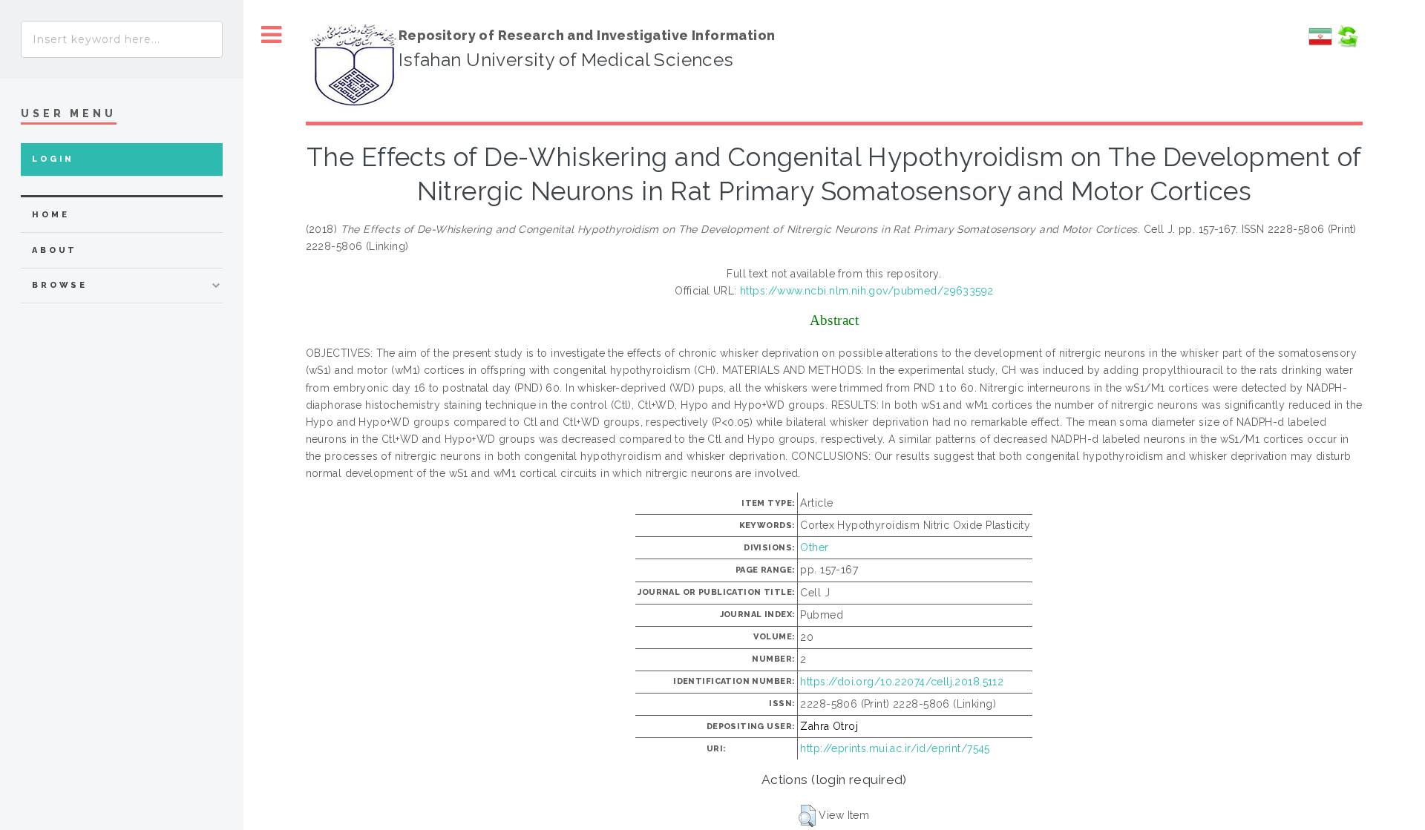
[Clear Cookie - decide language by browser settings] (1347, 44)
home (50, 215)
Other (814, 547)
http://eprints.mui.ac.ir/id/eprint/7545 (894, 748)
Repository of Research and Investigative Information (587, 35)
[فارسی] (1320, 44)
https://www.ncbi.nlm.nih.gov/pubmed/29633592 (866, 291)
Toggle (271, 35)
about (54, 250)
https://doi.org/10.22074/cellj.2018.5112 (901, 682)
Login (53, 159)
